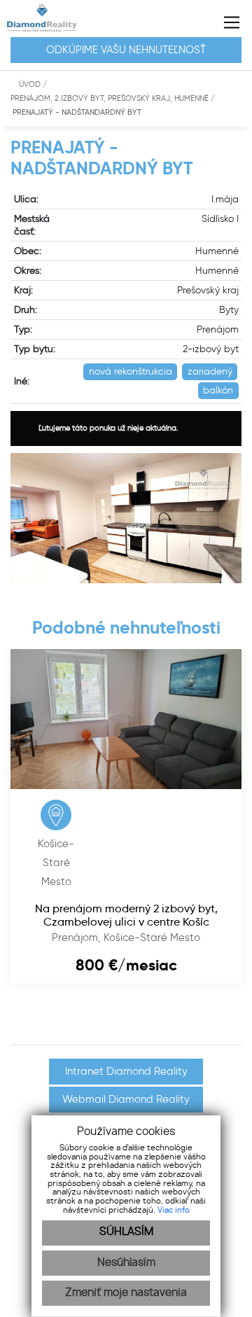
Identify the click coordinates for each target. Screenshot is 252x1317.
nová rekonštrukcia (130, 371)
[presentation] (4, 1024)
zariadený (210, 371)
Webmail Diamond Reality (126, 1099)
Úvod (29, 84)
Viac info (174, 1210)
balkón (218, 390)
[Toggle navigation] (226, 22)
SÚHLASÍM (126, 1232)
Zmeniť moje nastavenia (126, 1293)
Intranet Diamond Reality (126, 1071)
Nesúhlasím (126, 1262)
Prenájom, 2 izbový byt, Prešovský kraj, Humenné (110, 98)
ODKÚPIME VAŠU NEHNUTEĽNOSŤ (126, 49)
